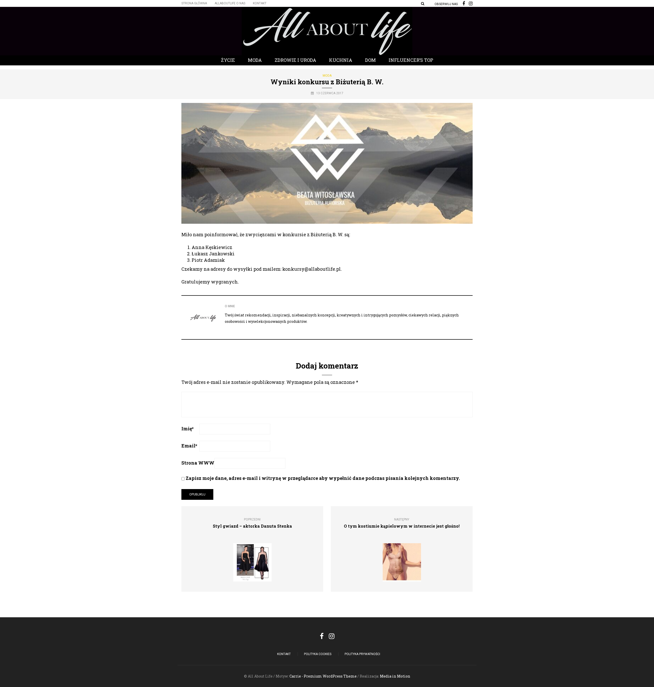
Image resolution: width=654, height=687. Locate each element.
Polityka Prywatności (362, 654)
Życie (228, 60)
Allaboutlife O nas (230, 3)
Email (189, 446)
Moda (255, 60)
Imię (187, 428)
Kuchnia (340, 60)
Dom (370, 60)
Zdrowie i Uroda (295, 60)
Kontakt (259, 3)
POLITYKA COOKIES (317, 654)
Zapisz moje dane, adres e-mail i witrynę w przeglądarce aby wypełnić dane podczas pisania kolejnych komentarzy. (323, 478)
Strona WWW (197, 463)
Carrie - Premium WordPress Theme (323, 676)
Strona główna (194, 3)
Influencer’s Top (411, 60)
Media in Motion (395, 676)
